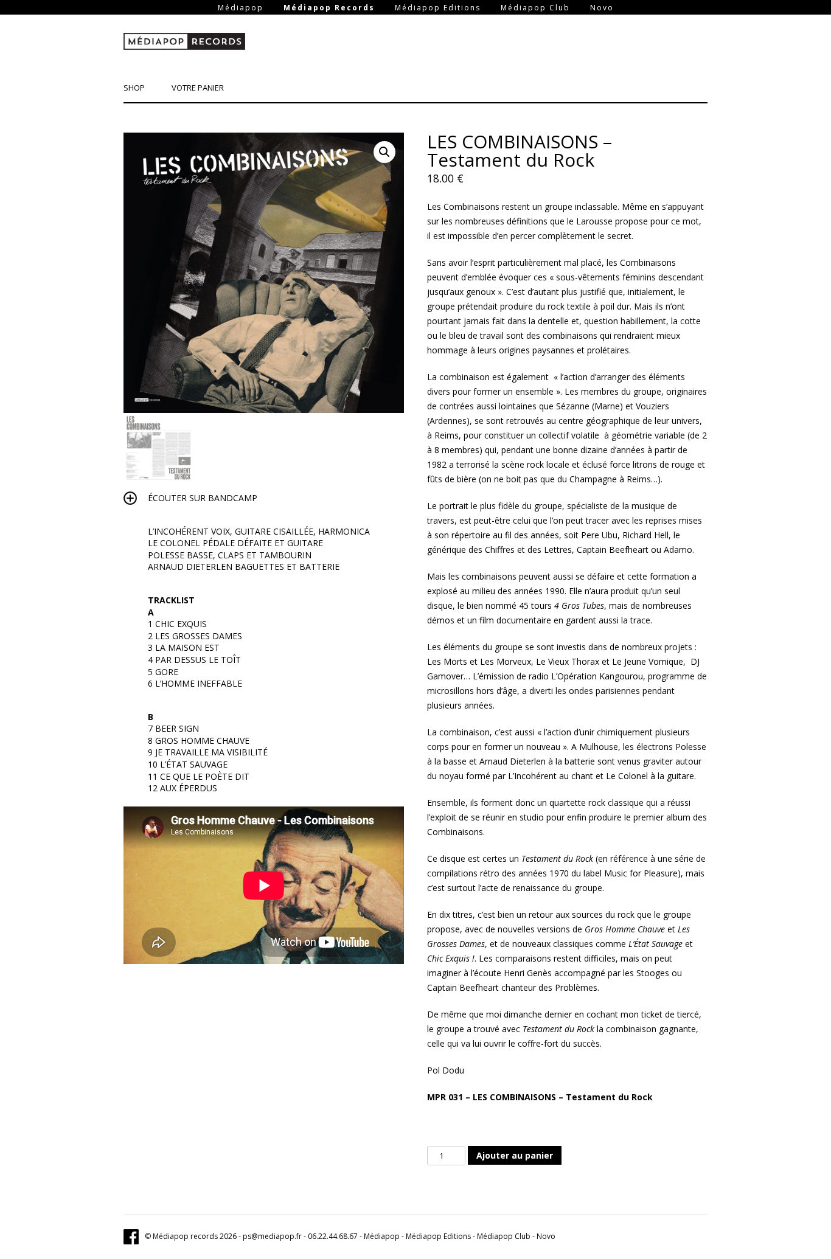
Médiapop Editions (438, 8)
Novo (602, 8)
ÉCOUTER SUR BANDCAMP (202, 498)
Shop (134, 87)
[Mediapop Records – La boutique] (184, 43)
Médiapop (240, 8)
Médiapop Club (535, 8)
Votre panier (198, 87)
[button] (384, 152)
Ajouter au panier (514, 1155)
